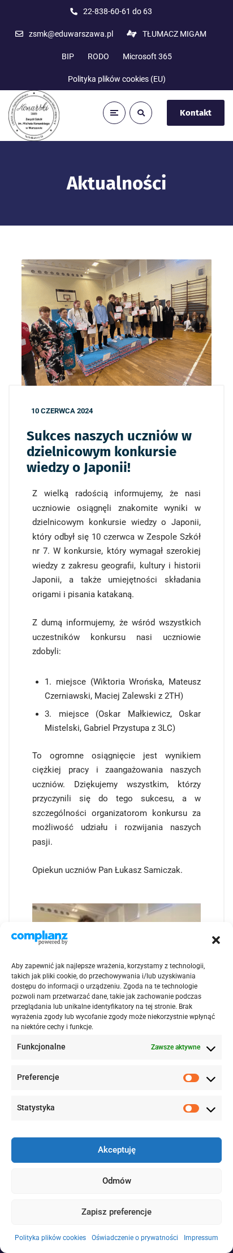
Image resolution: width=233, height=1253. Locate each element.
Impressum (201, 1238)
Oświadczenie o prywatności (135, 1238)
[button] (216, 940)
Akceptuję (117, 1150)
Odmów (116, 1181)
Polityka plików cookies (50, 1238)
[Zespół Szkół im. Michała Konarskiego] (33, 115)
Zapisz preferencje (116, 1212)
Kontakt (196, 113)
